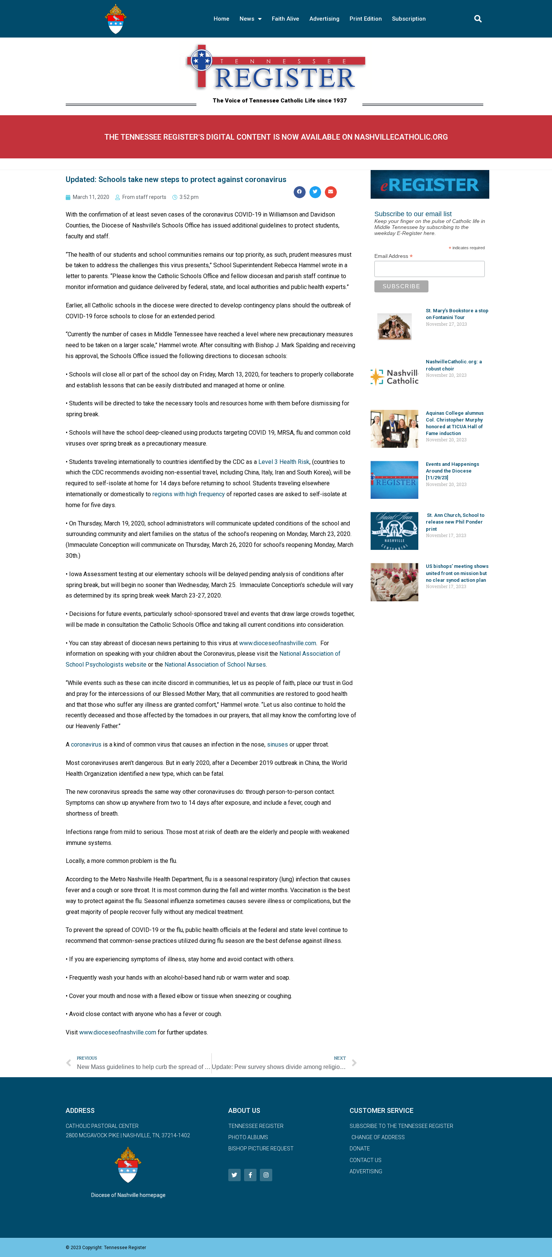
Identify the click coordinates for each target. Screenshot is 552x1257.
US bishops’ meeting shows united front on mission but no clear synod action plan (457, 573)
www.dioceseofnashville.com (277, 643)
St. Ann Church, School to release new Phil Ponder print (455, 521)
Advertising (324, 18)
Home (221, 18)
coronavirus (86, 744)
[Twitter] (234, 1175)
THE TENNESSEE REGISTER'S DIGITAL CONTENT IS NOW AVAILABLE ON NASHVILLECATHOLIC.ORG (276, 137)
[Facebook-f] (250, 1175)
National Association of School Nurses (215, 664)
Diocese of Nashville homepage (128, 1195)
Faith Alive (285, 18)
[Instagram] (266, 1175)
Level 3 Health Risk (283, 461)
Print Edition (366, 18)
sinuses (277, 744)
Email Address (393, 256)
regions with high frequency (188, 494)
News (247, 18)
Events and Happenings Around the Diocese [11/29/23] (452, 470)
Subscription (409, 18)
